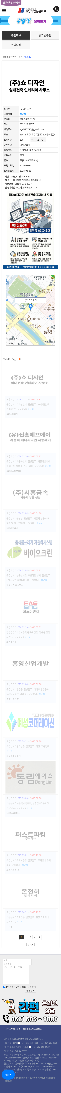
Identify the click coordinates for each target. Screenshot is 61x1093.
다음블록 (43, 937)
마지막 (46, 937)
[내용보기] (31, 987)
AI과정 (8, 1074)
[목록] (30, 944)
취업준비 (16, 45)
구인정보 (16, 35)
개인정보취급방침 (12, 1029)
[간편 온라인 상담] (30, 1010)
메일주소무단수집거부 (32, 1029)
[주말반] (30, 20)
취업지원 (16, 56)
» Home (6, 56)
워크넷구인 (45, 35)
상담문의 (30, 990)
